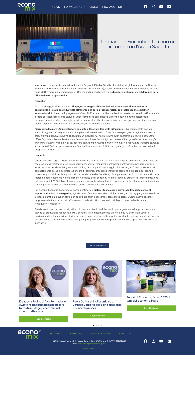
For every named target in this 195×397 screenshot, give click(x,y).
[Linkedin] (169, 6)
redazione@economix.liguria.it (92, 344)
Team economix (100, 333)
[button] (19, 290)
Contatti (125, 333)
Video (93, 6)
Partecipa (76, 333)
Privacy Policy (89, 348)
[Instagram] (153, 6)
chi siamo (55, 333)
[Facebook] (145, 6)
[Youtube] (161, 6)
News (56, 6)
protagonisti (112, 6)
